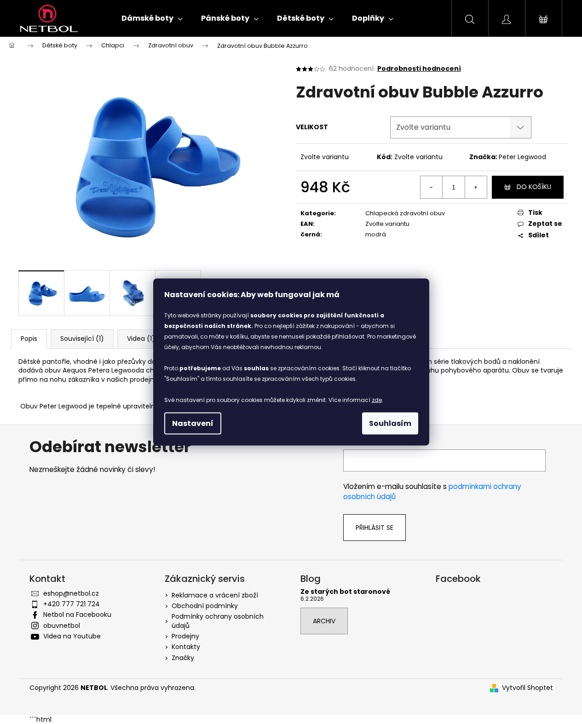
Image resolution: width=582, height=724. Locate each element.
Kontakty (186, 646)
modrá (375, 234)
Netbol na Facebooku (77, 614)
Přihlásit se (374, 527)
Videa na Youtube (72, 636)
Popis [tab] (29, 338)
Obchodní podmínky (205, 605)
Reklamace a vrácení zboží (215, 595)
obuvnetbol (61, 625)
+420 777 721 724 (71, 604)
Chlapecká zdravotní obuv (405, 213)
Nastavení (192, 423)
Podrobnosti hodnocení (419, 68)
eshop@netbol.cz (71, 593)
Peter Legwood (522, 156)
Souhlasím (390, 423)
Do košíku (534, 186)
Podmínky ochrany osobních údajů (218, 621)
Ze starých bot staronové (345, 591)
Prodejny (185, 636)
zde (377, 400)
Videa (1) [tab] (141, 338)
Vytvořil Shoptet (527, 688)
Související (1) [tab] (82, 338)
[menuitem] (152, 18)
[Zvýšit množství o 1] (476, 187)
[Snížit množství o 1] (432, 187)
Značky (183, 657)
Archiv (324, 621)
